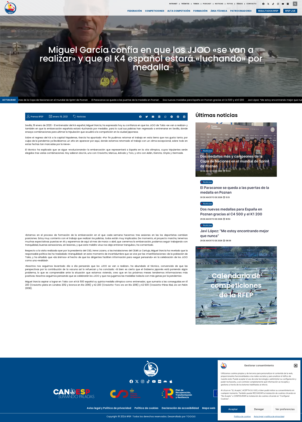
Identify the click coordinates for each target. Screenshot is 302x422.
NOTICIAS (219, 4)
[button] (295, 365)
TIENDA (196, 4)
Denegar (259, 409)
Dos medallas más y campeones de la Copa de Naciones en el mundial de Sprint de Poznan (234, 161)
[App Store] (171, 381)
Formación (200, 10)
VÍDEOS (240, 4)
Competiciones (154, 10)
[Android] (165, 381)
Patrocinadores (241, 10)
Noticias (81, 116)
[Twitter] (268, 4)
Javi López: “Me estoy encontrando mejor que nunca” (267, 100)
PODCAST (207, 4)
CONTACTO (251, 4)
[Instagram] (278, 4)
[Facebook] (263, 4)
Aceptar (233, 409)
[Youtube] (283, 4)
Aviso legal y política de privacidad (269, 416)
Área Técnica (219, 10)
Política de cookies (242, 416)
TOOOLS (191, 416)
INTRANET (173, 4)
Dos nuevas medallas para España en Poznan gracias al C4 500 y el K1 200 (193, 100)
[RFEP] (12, 7)
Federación (134, 10)
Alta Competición (178, 10)
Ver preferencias (285, 409)
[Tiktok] (148, 381)
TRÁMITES (185, 4)
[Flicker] (288, 4)
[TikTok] (273, 4)
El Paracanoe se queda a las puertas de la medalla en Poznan (115, 100)
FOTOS (230, 4)
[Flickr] (159, 381)
